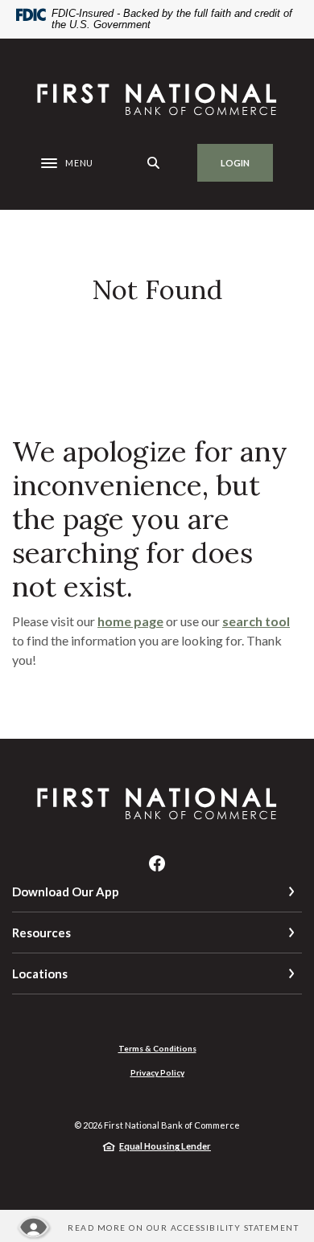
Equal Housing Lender (165, 1146)
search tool (256, 621)
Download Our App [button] (65, 891)
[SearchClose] (154, 163)
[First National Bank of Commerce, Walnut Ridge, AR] (157, 99)
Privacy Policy (157, 1072)
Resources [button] (41, 932)
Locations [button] (40, 973)
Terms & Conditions (157, 1048)
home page (130, 621)
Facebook (157, 863)
